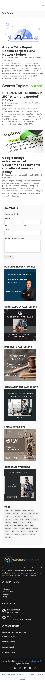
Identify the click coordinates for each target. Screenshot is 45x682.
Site (17, 531)
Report (28, 528)
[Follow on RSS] (35, 668)
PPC (26, 525)
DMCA (34, 677)
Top (12, 534)
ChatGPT (8, 513)
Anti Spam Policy (30, 674)
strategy (23, 531)
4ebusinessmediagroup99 (16, 58)
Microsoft (8, 522)
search (7, 531)
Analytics (18, 510)
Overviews (8, 525)
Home (3, 674)
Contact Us (40, 674)
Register (21, 528)
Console (16, 513)
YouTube (8, 537)
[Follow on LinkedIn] (25, 668)
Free (31, 516)
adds (6, 510)
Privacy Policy (11, 674)
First (5, 225)
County (35, 513)
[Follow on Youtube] (30, 668)
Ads (11, 510)
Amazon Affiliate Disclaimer (23, 677)
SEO (13, 531)
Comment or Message (14, 238)
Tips (36, 531)
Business (30, 510)
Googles (15, 519)
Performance (18, 525)
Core (29, 513)
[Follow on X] (15, 668)
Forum (26, 516)
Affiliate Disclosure (8, 677)
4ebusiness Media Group (28, 661)
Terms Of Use (20, 674)
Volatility (32, 534)
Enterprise (18, 516)
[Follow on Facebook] (10, 668)
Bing (24, 510)
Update (17, 534)
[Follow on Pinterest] (20, 668)
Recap (15, 528)
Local (27, 519)
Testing (30, 531)
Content (23, 513)
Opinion (21, 522)
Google (7, 519)
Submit (9, 257)
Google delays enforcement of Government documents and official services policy (21, 165)
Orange (28, 522)
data (11, 516)
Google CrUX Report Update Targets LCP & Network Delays (19, 51)
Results (35, 528)
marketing (34, 519)
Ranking (8, 528)
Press (31, 525)
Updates (24, 534)
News (15, 522)
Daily (6, 516)
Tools (7, 534)
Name (7, 219)
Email (7, 229)
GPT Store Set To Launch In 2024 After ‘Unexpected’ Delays (22, 96)
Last (25, 225)
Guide (22, 519)
